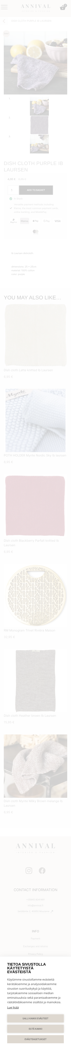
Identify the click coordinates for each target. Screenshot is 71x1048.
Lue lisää (13, 1007)
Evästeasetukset (36, 1039)
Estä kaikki (35, 1028)
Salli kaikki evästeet (35, 1018)
